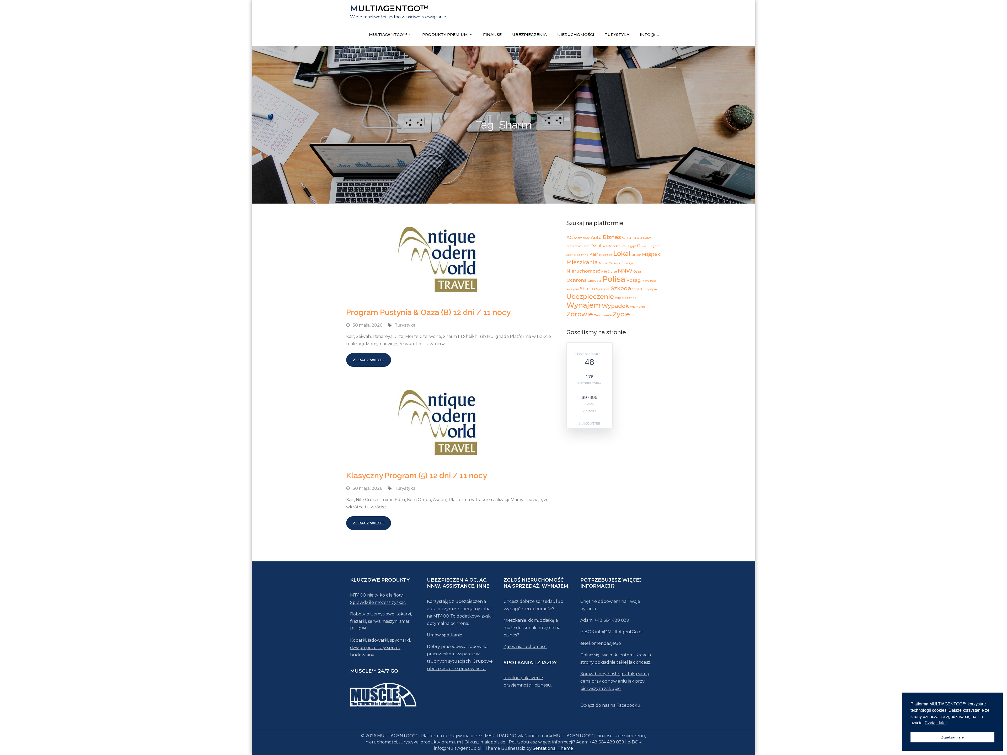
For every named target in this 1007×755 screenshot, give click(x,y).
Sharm (587, 288)
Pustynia (572, 289)
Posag (633, 280)
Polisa (613, 279)
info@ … (649, 34)
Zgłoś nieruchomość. (525, 646)
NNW (625, 270)
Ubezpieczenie (590, 296)
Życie (621, 314)
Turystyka (617, 34)
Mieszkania (582, 262)
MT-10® (441, 616)
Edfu (623, 246)
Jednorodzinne (577, 255)
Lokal (621, 253)
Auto (596, 237)
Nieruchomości (575, 34)
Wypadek (615, 305)
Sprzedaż (603, 289)
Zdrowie (579, 314)
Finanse (492, 34)
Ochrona (576, 280)
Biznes (612, 237)
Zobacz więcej (368, 360)
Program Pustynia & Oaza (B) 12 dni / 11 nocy (428, 312)
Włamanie (637, 307)
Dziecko (613, 246)
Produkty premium (445, 34)
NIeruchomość (583, 271)
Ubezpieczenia (529, 34)
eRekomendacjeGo (600, 643)
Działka (598, 245)
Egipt (632, 246)
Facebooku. (629, 705)
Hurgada (653, 246)
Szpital (637, 289)
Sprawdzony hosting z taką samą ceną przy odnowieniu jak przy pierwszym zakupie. (614, 681)
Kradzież (605, 255)
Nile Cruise (609, 271)
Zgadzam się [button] (952, 737)
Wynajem (583, 305)
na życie (630, 263)
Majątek (651, 254)
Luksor (636, 255)
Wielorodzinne (625, 298)
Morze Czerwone (611, 263)
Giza (641, 245)
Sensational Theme (553, 748)
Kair (593, 254)
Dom (585, 246)
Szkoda (621, 288)
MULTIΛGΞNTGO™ (389, 8)
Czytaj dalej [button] (936, 723)
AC (569, 237)
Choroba (632, 237)
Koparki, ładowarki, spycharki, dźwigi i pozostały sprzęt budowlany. (380, 647)
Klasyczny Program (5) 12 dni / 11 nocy (416, 475)
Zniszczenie (603, 315)
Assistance (582, 238)
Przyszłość (649, 281)
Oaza (637, 271)
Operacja (594, 281)
